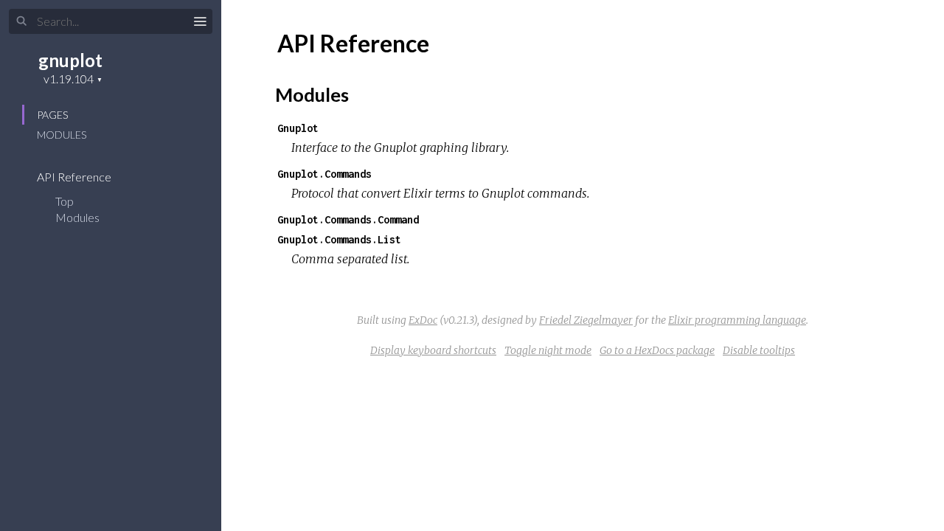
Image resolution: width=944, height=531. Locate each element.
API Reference (75, 177)
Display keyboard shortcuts (433, 350)
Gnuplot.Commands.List (339, 239)
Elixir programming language (737, 320)
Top (64, 201)
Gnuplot (298, 128)
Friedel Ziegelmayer (586, 320)
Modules (61, 134)
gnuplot (70, 60)
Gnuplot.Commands (324, 173)
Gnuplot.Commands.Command (348, 219)
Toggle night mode (547, 350)
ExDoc (423, 320)
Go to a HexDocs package (657, 350)
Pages (52, 114)
